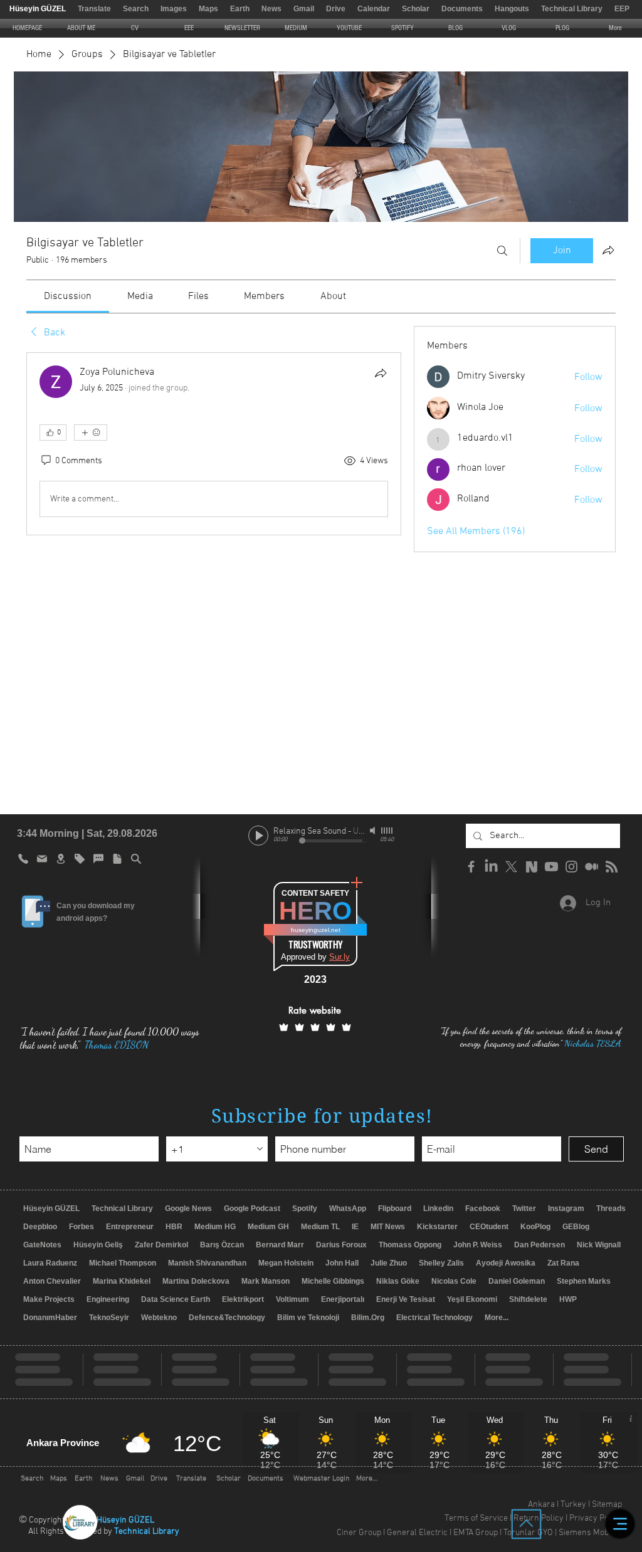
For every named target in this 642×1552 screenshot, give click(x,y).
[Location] (60, 858)
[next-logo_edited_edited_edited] (531, 866)
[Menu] (620, 1523)
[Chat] (98, 858)
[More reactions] (90, 432)
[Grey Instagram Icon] (571, 866)
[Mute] (373, 830)
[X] (511, 866)
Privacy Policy (595, 1518)
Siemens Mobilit (588, 1533)
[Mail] (42, 858)
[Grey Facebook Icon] (471, 866)
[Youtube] (551, 866)
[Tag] (79, 858)
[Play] (258, 835)
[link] (68, 296)
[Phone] (23, 858)
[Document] (117, 858)
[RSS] (611, 866)
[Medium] (591, 866)
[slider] (387, 830)
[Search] (502, 250)
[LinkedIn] (491, 866)
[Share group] (608, 250)
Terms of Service (476, 1518)
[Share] (380, 372)
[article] (213, 443)
